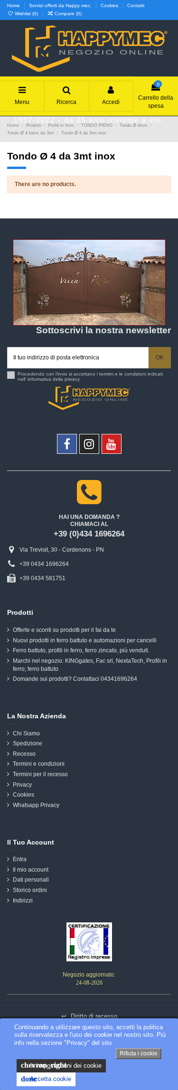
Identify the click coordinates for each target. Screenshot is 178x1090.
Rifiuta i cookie (139, 1053)
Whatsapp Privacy (36, 805)
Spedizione (27, 743)
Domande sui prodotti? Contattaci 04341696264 (75, 679)
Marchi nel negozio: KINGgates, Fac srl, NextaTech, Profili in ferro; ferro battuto (90, 665)
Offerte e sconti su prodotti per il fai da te (64, 630)
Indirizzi (23, 900)
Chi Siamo (26, 733)
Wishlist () (26, 13)
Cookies (110, 5)
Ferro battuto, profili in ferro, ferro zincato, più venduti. (81, 650)
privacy (72, 379)
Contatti (135, 5)
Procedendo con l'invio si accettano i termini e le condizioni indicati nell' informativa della (90, 376)
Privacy (22, 784)
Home (14, 5)
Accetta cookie (46, 1079)
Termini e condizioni (39, 764)
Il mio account (30, 869)
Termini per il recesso (40, 774)
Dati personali (31, 879)
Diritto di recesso (89, 1016)
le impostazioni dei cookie (61, 1065)
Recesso (24, 754)
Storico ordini (30, 890)
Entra (20, 859)
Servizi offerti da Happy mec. (61, 5)
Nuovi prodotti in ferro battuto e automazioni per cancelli (85, 640)
